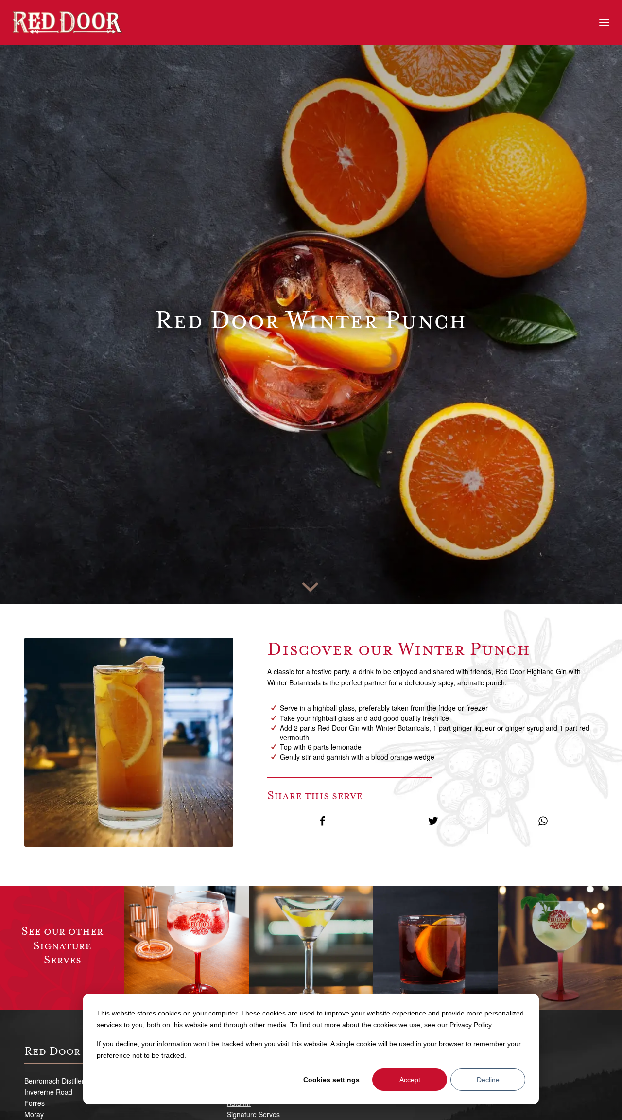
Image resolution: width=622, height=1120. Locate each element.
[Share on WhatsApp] (543, 820)
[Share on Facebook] (322, 820)
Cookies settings (331, 1080)
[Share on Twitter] (433, 820)
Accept (409, 1080)
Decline (488, 1080)
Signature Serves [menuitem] (253, 1114)
